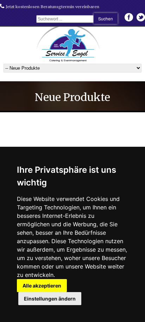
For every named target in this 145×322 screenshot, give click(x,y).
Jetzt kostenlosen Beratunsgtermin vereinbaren (52, 6)
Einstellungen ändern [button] (50, 299)
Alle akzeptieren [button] (42, 286)
